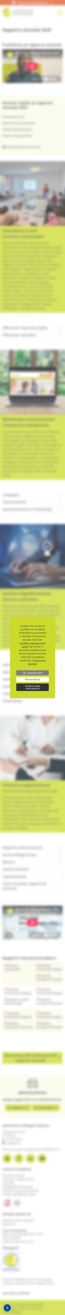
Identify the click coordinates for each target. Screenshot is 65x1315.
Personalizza (32, 679)
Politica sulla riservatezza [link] (32, 687)
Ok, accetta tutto (32, 673)
